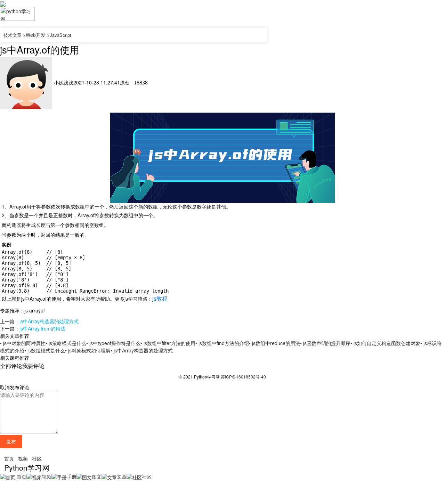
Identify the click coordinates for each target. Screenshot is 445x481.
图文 (97, 476)
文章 (122, 476)
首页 (9, 458)
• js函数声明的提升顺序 (325, 343)
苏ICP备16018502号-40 (243, 377)
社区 (37, 458)
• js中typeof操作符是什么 (113, 343)
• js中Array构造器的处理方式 (142, 350)
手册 (71, 476)
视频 (23, 458)
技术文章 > (14, 35)
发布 (11, 441)
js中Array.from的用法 (42, 328)
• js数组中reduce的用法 (274, 343)
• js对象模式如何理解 (88, 350)
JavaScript (60, 35)
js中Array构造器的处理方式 (49, 321)
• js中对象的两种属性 (23, 343)
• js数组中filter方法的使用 (167, 343)
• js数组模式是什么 (44, 350)
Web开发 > (38, 34)
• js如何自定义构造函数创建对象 (385, 343)
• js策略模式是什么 (66, 343)
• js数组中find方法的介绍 (222, 343)
